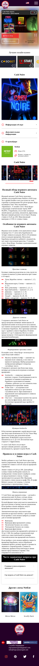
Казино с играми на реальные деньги (24, 155)
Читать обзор (9, 36)
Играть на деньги (10, 41)
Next (35, 173)
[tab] (19, 567)
